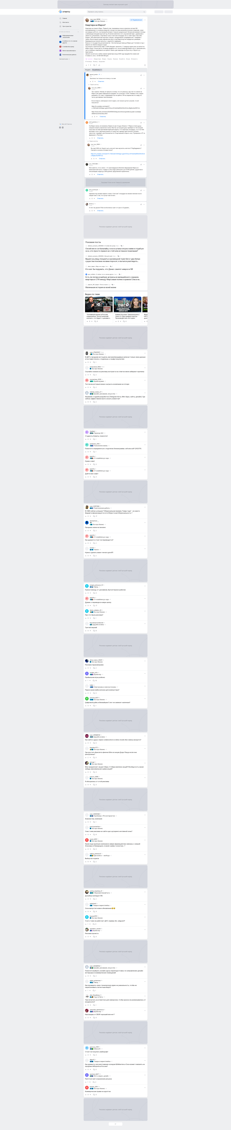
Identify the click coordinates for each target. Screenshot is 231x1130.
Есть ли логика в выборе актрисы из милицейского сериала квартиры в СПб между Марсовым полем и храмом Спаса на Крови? (112, 279)
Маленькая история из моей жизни (100, 287)
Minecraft (97, 1049)
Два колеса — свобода (102, 855)
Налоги (96, 549)
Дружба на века (98, 624)
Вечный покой (108, 256)
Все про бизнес (99, 21)
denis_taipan (91, 266)
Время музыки (99, 381)
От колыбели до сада (101, 458)
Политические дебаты (102, 508)
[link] (99, 310)
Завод (96, 587)
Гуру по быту (98, 997)
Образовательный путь (102, 893)
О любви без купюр (110, 246)
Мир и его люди (100, 266)
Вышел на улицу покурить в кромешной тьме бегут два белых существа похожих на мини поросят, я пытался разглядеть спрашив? (112, 261)
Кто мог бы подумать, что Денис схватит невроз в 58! (109, 269)
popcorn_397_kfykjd (93, 284)
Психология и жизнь (100, 446)
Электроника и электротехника (105, 687)
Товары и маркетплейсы (101, 905)
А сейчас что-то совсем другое (104, 274)
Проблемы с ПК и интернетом (104, 816)
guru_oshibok (91, 274)
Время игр (97, 674)
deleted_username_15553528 (95, 246)
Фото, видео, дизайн (101, 1076)
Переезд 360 (98, 433)
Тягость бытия (104, 284)
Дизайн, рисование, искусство (104, 394)
